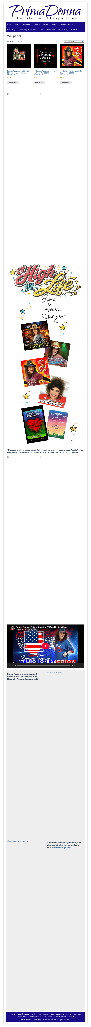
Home (9, 24)
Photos (37, 24)
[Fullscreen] (81, 665)
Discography (27, 24)
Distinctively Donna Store (27, 30)
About (17, 24)
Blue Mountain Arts (66, 24)
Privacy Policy (63, 30)
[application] (45, 646)
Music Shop (11, 30)
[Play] (10, 665)
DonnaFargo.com (62, 847)
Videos (45, 24)
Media (54, 24)
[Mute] (77, 665)
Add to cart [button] (13, 82)
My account (50, 30)
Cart (41, 30)
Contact (74, 30)
